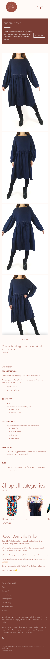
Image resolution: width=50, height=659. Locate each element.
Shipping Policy (7, 598)
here (13, 570)
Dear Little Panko (16, 647)
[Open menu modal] (46, 7)
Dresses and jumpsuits (8, 521)
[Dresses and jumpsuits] (12, 506)
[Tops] (35, 506)
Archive (4, 610)
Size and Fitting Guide (9, 583)
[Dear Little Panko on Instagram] (3, 638)
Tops (27, 519)
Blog (3, 587)
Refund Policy (6, 602)
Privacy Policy (6, 595)
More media (25, 339)
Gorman (5, 352)
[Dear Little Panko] (11, 7)
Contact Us (5, 591)
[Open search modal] (36, 7)
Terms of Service (7, 606)
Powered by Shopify (7, 651)
